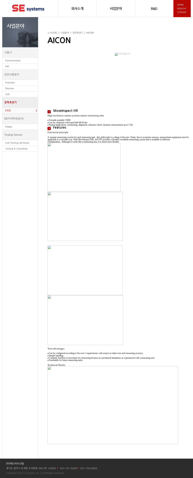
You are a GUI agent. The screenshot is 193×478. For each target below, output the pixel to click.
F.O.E (8, 110)
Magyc (8, 127)
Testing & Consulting (16, 149)
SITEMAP (181, 12)
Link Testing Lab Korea (17, 143)
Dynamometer (13, 60)
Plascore (9, 88)
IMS (7, 66)
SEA (7, 94)
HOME (180, 5)
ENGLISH (181, 9)
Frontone (10, 83)
